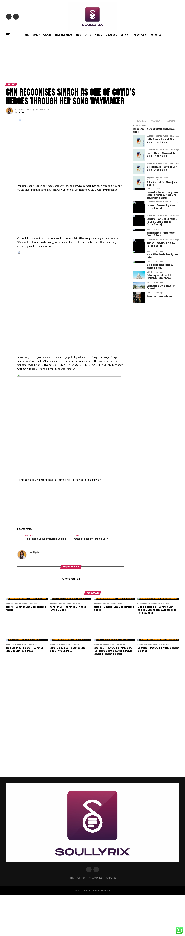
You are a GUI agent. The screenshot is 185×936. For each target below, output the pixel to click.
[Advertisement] (92, 59)
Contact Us (156, 34)
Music (35, 34)
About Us (125, 34)
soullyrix (21, 112)
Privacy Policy (140, 34)
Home (26, 34)
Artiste (98, 34)
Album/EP (47, 34)
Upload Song (111, 34)
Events (88, 34)
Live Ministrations (63, 34)
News (78, 34)
